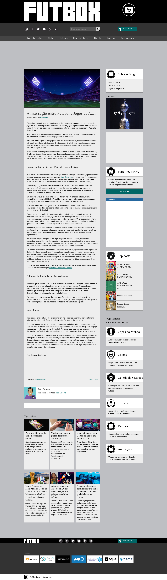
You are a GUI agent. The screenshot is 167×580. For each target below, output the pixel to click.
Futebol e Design (34, 38)
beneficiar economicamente (60, 268)
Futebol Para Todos (124, 295)
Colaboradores (127, 38)
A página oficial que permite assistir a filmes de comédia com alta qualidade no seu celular (87, 491)
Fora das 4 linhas (80, 38)
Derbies (123, 426)
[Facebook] (33, 31)
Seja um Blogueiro (116, 89)
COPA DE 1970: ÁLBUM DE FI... (124, 265)
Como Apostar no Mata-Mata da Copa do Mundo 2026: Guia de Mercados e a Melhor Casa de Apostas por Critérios (36, 493)
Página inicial (93, 379)
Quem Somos (114, 82)
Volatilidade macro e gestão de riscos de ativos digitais (60, 436)
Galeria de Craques (130, 377)
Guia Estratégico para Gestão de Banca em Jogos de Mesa (87, 436)
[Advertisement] (83, 53)
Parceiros (111, 38)
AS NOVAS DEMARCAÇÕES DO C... (124, 285)
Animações (125, 449)
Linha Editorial (114, 86)
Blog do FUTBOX (62, 12)
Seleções (63, 38)
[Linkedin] (57, 31)
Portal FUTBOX (128, 171)
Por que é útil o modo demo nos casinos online (35, 436)
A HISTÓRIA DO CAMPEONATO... (124, 275)
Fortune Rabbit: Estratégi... (123, 305)
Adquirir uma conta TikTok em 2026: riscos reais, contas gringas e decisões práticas (60, 491)
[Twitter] (39, 31)
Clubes (51, 38)
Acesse (124, 191)
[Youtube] (45, 31)
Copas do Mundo (129, 332)
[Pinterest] (51, 31)
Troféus (123, 403)
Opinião (97, 38)
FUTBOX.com (34, 577)
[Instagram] (27, 31)
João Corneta (44, 117)
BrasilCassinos (66, 177)
